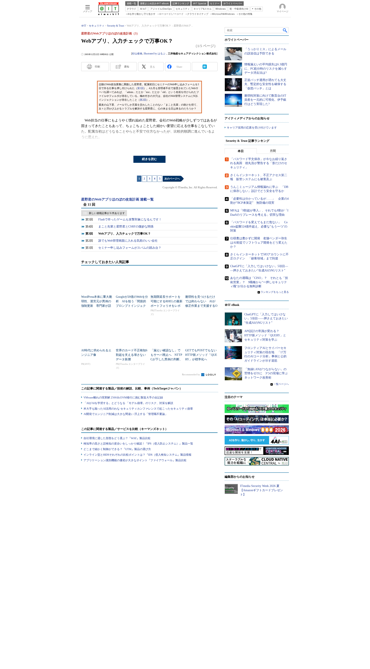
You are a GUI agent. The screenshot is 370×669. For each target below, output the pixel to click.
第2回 (143, 99)
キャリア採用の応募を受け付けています (252, 127)
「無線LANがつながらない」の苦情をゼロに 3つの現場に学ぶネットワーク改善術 (266, 373)
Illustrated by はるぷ (154, 53)
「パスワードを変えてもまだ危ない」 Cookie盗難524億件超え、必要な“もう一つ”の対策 (259, 226)
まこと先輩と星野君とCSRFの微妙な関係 (126, 226)
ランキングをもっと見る (275, 291)
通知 (126, 66)
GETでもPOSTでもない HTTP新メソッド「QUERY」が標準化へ (202, 355)
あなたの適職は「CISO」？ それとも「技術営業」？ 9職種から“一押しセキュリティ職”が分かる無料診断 (259, 282)
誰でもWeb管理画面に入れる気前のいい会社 (128, 240)
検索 (285, 30)
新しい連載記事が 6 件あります (107, 213)
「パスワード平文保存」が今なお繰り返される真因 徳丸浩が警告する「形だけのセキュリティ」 (258, 163)
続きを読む (149, 159)
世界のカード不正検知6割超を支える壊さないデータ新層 (131, 355)
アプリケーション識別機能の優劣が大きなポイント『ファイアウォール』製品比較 (135, 460)
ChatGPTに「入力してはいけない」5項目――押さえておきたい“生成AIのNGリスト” (266, 318)
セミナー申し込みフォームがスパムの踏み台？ (129, 247)
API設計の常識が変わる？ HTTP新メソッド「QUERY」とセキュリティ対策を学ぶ (265, 335)
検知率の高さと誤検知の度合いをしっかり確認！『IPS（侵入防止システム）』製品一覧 (138, 443)
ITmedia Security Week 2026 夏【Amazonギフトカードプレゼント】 (261, 490)
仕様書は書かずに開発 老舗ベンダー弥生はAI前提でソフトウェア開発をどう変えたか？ (258, 242)
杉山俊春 (137, 53)
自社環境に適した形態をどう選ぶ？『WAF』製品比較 (117, 438)
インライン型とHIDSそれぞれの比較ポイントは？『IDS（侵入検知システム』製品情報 (137, 454)
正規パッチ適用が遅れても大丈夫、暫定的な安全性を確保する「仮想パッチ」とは (265, 84)
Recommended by (191, 374)
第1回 (140, 88)
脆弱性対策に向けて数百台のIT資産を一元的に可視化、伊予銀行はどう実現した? (265, 100)
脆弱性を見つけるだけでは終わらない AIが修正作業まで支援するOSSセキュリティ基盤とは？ (201, 305)
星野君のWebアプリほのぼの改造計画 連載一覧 (117, 199)
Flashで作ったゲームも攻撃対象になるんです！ (130, 219)
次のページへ (172, 178)
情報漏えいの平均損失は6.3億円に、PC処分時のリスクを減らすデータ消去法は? (265, 68)
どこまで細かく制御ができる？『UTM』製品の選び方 (117, 449)
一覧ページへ (281, 384)
